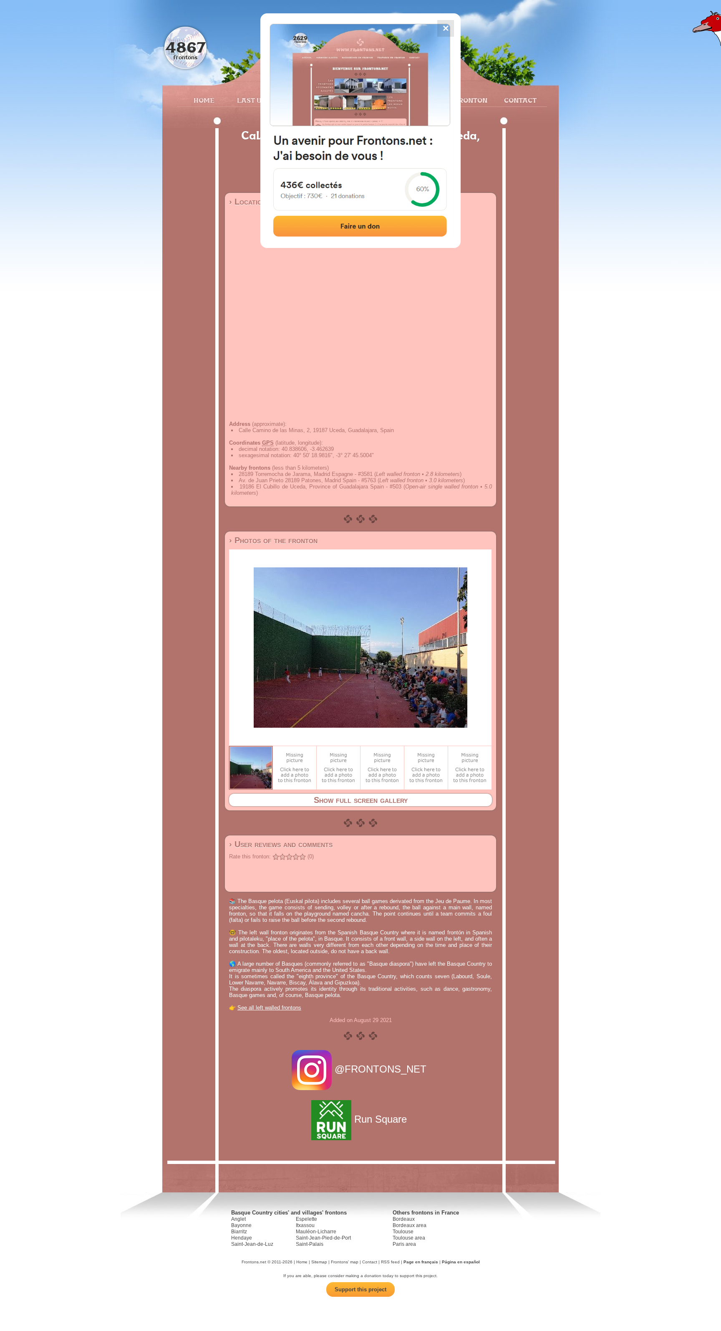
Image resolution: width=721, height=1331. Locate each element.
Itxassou (305, 1225)
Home (204, 100)
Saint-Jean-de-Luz (252, 1244)
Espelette (306, 1219)
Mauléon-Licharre (316, 1232)
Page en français (420, 1262)
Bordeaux (404, 1219)
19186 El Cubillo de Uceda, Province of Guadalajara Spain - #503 (320, 486)
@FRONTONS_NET (380, 1069)
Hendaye (241, 1238)
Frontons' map (344, 1262)
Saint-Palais (309, 1244)
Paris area (404, 1244)
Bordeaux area (409, 1225)
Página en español (461, 1262)
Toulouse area (409, 1238)
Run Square (380, 1119)
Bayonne (241, 1225)
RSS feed (390, 1262)
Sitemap (319, 1262)
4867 (185, 47)
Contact (519, 100)
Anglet (238, 1219)
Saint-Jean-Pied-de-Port (323, 1238)
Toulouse (403, 1232)
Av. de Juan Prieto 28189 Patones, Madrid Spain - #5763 (307, 480)
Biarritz (239, 1232)
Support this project (360, 1289)
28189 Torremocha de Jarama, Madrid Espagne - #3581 (306, 474)
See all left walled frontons (269, 1008)
